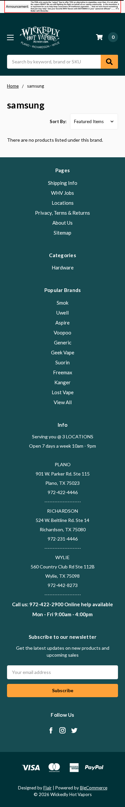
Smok (62, 303)
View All (63, 402)
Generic (62, 342)
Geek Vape (62, 352)
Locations (63, 203)
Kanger (62, 382)
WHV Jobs (62, 193)
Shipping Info (62, 183)
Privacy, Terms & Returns (62, 213)
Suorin (62, 362)
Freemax (62, 372)
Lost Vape (63, 392)
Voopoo (62, 332)
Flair (47, 787)
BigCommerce (93, 787)
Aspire (62, 323)
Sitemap (62, 233)
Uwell (62, 313)
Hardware (63, 267)
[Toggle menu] (10, 37)
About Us (62, 223)
